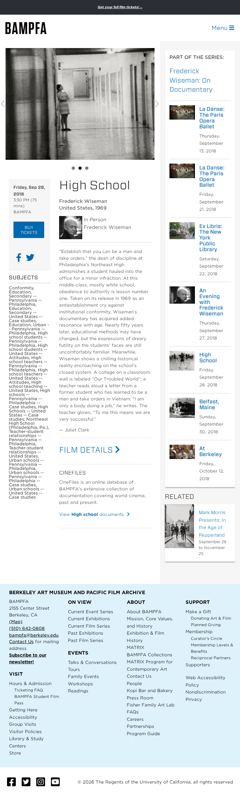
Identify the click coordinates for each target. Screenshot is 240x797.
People (134, 683)
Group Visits (22, 724)
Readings (78, 690)
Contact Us (21, 641)
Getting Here (23, 709)
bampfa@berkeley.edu (34, 635)
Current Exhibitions (89, 618)
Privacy (194, 699)
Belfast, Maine (209, 404)
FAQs (133, 711)
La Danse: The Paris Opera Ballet (211, 117)
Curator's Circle (206, 638)
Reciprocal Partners (211, 658)
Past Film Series (85, 640)
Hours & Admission (30, 683)
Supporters (198, 664)
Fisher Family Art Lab (150, 704)
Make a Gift (198, 611)
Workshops (80, 683)
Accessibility (23, 717)
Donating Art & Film (211, 618)
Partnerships (140, 726)
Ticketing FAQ (28, 690)
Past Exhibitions (85, 633)
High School (208, 357)
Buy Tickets (28, 230)
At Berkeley (210, 451)
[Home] (31, 28)
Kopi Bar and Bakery (150, 690)
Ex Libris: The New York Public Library (210, 237)
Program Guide (143, 733)
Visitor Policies (25, 731)
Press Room (140, 697)
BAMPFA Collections (149, 654)
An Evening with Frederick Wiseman (211, 302)
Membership (199, 631)
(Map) (16, 621)
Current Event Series (90, 611)
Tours (74, 669)
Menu (220, 28)
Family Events (83, 676)
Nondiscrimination (206, 691)
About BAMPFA (144, 611)
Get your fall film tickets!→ (120, 7)
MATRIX (135, 647)
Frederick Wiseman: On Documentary (190, 80)
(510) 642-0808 (27, 628)
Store (15, 752)
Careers (135, 719)
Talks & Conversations (92, 662)
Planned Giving (206, 625)
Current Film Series (89, 625)
